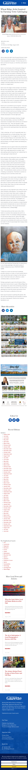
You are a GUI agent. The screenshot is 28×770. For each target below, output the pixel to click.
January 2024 (7, 486)
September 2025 (8, 454)
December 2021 (7, 520)
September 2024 (8, 473)
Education (6, 547)
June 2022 (6, 511)
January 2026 (7, 447)
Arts (4, 43)
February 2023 (7, 502)
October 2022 (7, 508)
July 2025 (6, 457)
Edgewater (6, 546)
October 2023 (7, 490)
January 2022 (7, 518)
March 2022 (6, 515)
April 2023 (6, 499)
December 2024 (7, 468)
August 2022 (7, 509)
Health (5, 551)
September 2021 (8, 525)
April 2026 (6, 441)
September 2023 (8, 491)
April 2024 (6, 481)
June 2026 (6, 438)
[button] (3, 51)
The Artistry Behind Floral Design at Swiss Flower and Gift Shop (13, 673)
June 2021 (6, 531)
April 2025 (6, 463)
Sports (5, 562)
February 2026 (7, 445)
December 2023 (7, 488)
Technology (6, 565)
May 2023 (6, 497)
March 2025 (6, 465)
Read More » (8, 612)
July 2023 (6, 495)
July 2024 (6, 475)
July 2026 (6, 436)
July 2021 (6, 529)
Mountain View (7, 555)
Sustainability (7, 564)
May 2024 (6, 479)
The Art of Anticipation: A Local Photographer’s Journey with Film (13, 637)
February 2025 (7, 466)
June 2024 (6, 477)
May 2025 (6, 461)
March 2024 (6, 482)
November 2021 (7, 522)
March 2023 (6, 500)
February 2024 (7, 484)
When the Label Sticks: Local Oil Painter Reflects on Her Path (14, 601)
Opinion (5, 556)
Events (5, 549)
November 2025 (7, 450)
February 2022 (7, 517)
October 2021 (7, 524)
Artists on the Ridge (7, 45)
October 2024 (7, 472)
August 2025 (16, 45)
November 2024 (7, 470)
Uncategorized (7, 567)
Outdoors (6, 558)
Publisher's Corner (8, 560)
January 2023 (7, 504)
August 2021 (7, 527)
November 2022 (7, 506)
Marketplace (7, 553)
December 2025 (7, 448)
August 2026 (7, 434)
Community (6, 544)
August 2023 (7, 493)
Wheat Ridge (7, 569)
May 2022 (6, 513)
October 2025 (7, 452)
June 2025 (6, 459)
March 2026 (6, 443)
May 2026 (6, 439)
